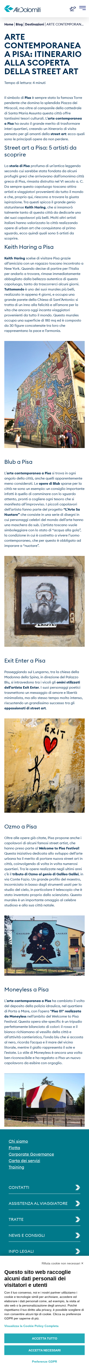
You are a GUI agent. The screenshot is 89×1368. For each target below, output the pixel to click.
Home (8, 24)
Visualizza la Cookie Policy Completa (31, 1326)
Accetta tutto (44, 1338)
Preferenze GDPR (44, 1361)
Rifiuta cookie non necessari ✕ (63, 1263)
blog (19, 24)
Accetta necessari (45, 1350)
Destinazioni (34, 24)
